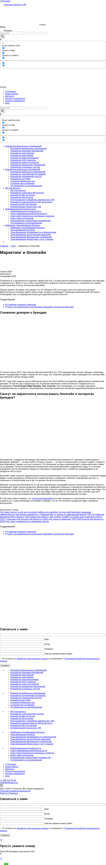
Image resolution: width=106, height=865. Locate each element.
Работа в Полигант (9, 793)
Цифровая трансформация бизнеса (22, 225)
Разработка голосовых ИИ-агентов (27, 193)
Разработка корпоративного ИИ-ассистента (31, 202)
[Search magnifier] (2, 37)
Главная (4, 246)
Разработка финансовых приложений (23, 146)
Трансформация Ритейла (22, 230)
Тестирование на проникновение (26, 186)
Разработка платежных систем (25, 167)
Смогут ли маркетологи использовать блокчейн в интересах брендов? (40, 307)
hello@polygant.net (9, 783)
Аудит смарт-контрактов (21, 218)
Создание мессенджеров (22, 183)
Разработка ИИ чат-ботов (22, 195)
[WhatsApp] (6, 864)
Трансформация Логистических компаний (30, 235)
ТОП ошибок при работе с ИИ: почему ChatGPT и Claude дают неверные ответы (63, 517)
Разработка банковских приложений (27, 165)
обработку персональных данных (33, 659)
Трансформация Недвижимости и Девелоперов (33, 232)
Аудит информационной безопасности (28, 214)
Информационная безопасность (20, 209)
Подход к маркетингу (15, 101)
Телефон (49, 649)
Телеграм (8, 5)
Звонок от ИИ (19, 5)
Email (47, 644)
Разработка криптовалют (22, 153)
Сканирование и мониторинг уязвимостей (30, 221)
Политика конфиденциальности (15, 791)
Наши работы (11, 94)
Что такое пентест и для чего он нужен (18, 512)
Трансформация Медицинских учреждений (31, 237)
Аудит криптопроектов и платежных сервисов (32, 216)
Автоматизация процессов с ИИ (25, 207)
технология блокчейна (42, 498)
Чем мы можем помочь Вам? (58, 654)
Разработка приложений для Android (28, 174)
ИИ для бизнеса (13, 188)
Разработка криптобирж (21, 155)
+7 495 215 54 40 (8, 780)
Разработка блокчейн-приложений (26, 151)
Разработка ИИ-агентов (21, 197)
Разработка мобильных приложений (22, 169)
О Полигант (10, 91)
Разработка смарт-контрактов (24, 162)
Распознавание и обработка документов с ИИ (32, 200)
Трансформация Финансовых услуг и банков (31, 239)
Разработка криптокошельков (24, 158)
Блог (7, 103)
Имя (47, 639)
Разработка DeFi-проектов (23, 160)
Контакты (9, 96)
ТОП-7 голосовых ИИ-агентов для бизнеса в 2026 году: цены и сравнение (35, 519)
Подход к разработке (15, 98)
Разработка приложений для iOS (26, 176)
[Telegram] (1, 786)
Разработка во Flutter (20, 179)
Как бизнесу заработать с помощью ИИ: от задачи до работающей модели (51, 514)
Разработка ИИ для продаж (23, 204)
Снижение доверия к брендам (21, 305)
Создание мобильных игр (22, 181)
